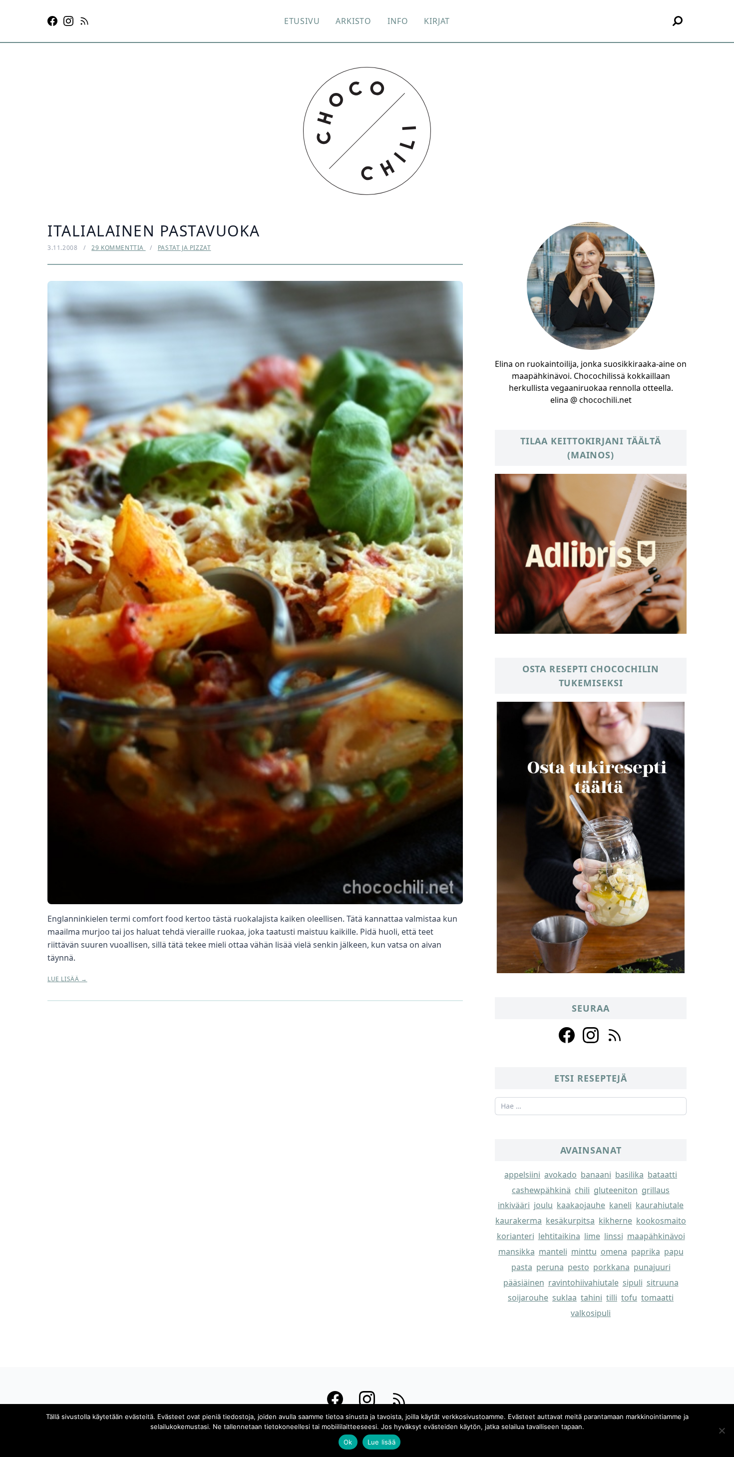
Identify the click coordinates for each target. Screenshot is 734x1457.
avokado (560, 1174)
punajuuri (652, 1267)
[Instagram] (68, 21)
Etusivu (302, 20)
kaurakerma (518, 1220)
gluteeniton (616, 1190)
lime (592, 1236)
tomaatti (657, 1297)
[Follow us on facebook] (567, 1035)
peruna (550, 1267)
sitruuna (663, 1282)
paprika (645, 1251)
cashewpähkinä (541, 1190)
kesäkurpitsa (570, 1220)
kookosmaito (661, 1220)
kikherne (615, 1220)
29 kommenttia (118, 247)
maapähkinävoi (656, 1236)
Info (397, 20)
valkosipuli (591, 1313)
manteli (553, 1251)
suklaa (564, 1297)
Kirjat (437, 20)
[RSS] (84, 21)
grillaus (656, 1190)
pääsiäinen (523, 1282)
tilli (611, 1297)
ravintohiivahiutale (583, 1282)
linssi (613, 1236)
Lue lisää (381, 1442)
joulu (543, 1205)
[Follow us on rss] (615, 1035)
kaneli (620, 1205)
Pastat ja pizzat (184, 247)
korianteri (515, 1236)
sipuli (633, 1282)
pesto (578, 1267)
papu (674, 1251)
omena (614, 1251)
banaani (596, 1174)
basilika (629, 1174)
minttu (584, 1251)
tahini (591, 1297)
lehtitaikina (559, 1236)
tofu (629, 1297)
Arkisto (353, 20)
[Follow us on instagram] (591, 1035)
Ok (348, 1442)
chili (582, 1190)
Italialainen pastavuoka (153, 230)
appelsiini (522, 1174)
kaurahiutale (660, 1205)
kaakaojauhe (581, 1205)
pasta (521, 1267)
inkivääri (514, 1205)
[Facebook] (52, 21)
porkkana (611, 1267)
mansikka (516, 1251)
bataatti (662, 1174)
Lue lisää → (67, 979)
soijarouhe (528, 1297)
